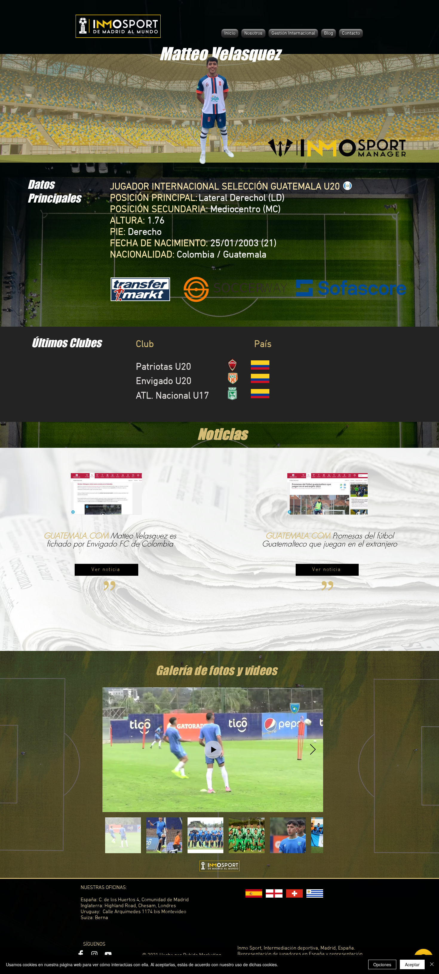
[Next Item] (312, 750)
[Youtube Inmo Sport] (108, 954)
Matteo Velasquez (219, 54)
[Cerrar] (431, 964)
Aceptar (412, 964)
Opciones (382, 964)
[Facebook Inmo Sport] (80, 954)
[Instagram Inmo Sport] (94, 954)
